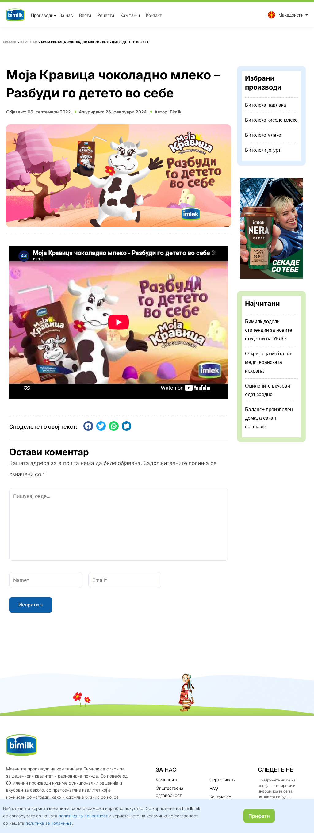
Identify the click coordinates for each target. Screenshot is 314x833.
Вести (85, 14)
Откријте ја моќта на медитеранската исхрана (268, 362)
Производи (42, 14)
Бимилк (9, 42)
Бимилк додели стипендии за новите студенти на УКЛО (268, 330)
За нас (66, 14)
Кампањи (130, 14)
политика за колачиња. (49, 823)
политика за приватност (83, 815)
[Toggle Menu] (54, 15)
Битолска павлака (265, 105)
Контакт (154, 14)
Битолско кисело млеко (271, 120)
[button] (286, 15)
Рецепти (105, 14)
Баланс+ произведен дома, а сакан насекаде (269, 418)
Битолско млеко (263, 135)
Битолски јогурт (263, 150)
